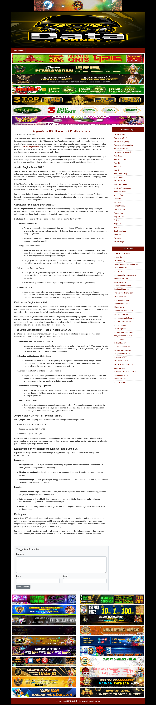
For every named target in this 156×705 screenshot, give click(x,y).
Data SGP (117, 167)
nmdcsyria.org (119, 257)
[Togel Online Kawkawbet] (44, 620)
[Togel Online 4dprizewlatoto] (44, 672)
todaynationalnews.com (123, 336)
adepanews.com (120, 325)
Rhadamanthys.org (121, 278)
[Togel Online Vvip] (44, 682)
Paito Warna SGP (120, 138)
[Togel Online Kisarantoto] (78, 100)
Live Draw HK (118, 177)
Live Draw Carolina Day (122, 188)
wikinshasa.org (119, 261)
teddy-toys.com (120, 282)
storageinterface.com (122, 347)
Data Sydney (19, 51)
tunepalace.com (120, 379)
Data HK (117, 163)
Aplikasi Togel (119, 242)
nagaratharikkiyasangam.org (125, 275)
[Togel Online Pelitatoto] (78, 110)
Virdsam (117, 220)
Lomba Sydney (119, 206)
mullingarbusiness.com (122, 350)
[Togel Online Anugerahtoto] (112, 641)
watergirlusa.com (120, 296)
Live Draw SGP (119, 181)
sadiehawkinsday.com (122, 304)
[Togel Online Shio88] (112, 682)
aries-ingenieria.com (121, 300)
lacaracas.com (119, 368)
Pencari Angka (119, 209)
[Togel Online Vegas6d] (44, 631)
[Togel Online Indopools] (112, 672)
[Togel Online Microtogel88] (44, 599)
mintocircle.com (120, 382)
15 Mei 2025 (20, 135)
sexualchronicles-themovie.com (126, 371)
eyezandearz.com (121, 375)
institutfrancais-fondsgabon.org (126, 264)
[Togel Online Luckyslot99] (112, 610)
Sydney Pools (119, 195)
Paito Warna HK (119, 134)
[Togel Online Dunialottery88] (112, 631)
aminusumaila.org (120, 268)
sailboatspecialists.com (123, 314)
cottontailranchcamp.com (123, 293)
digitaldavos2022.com (122, 357)
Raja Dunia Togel (120, 231)
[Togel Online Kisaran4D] (78, 90)
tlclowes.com (119, 307)
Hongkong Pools (120, 191)
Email (65, 576)
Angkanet (117, 227)
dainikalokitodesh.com (122, 286)
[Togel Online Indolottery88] (112, 651)
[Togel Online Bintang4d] (44, 651)
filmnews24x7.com (121, 361)
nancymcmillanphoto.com (124, 318)
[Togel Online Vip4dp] (112, 620)
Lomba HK (117, 199)
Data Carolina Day (120, 174)
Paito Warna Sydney (121, 141)
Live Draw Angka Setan (30, 147)
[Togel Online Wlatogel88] (44, 662)
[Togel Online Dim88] (78, 69)
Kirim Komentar (23, 587)
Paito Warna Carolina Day (123, 145)
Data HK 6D (118, 156)
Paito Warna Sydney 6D (123, 152)
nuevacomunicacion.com (123, 332)
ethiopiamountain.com (122, 354)
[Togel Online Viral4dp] (78, 121)
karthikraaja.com (120, 329)
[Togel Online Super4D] (78, 79)
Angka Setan (119, 217)
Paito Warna (118, 238)
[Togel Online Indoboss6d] (112, 599)
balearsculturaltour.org (122, 253)
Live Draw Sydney (120, 184)
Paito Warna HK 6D (121, 149)
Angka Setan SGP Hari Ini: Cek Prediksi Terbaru (61, 131)
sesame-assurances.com (123, 311)
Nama (18, 576)
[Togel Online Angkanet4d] (112, 662)
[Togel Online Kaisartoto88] (78, 59)
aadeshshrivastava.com (123, 321)
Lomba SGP (118, 202)
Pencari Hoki (118, 213)
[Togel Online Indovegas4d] (112, 693)
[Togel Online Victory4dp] (44, 610)
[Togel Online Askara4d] (44, 641)
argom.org (118, 271)
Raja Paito (117, 234)
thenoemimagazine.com (123, 364)
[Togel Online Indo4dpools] (44, 693)
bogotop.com (119, 339)
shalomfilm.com (120, 343)
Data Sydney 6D (120, 159)
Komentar (32, 135)
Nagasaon (117, 224)
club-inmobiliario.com (122, 289)
